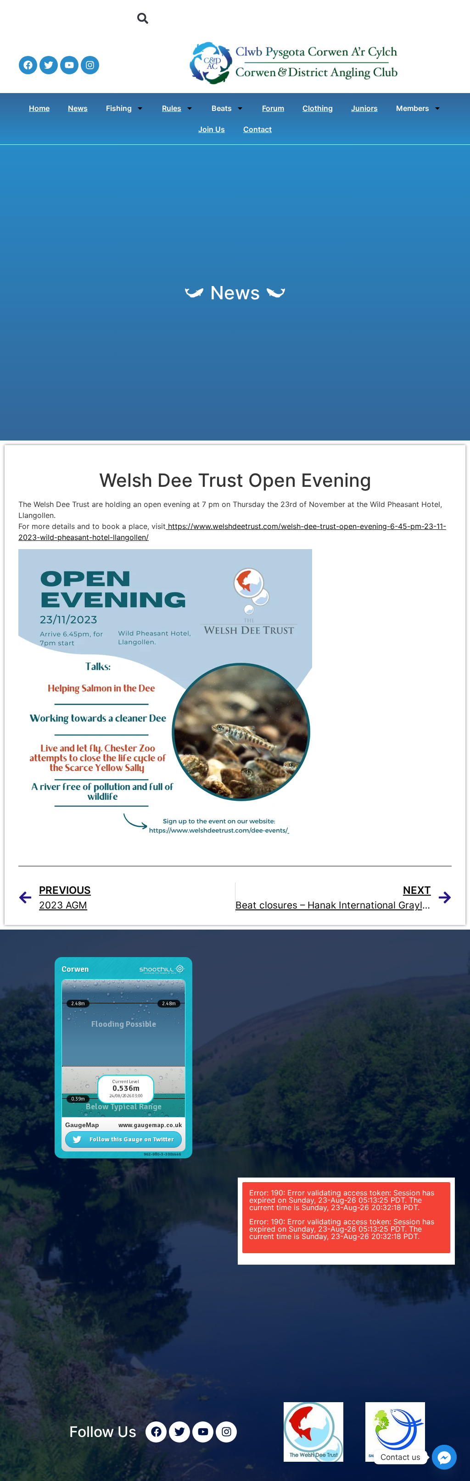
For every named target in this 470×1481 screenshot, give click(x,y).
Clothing (317, 108)
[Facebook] (28, 65)
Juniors (364, 108)
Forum (273, 108)
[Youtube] (69, 65)
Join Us (211, 129)
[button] (143, 18)
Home (39, 108)
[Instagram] (90, 65)
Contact (257, 129)
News (78, 108)
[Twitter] (48, 65)
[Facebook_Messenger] (444, 1457)
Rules (171, 108)
